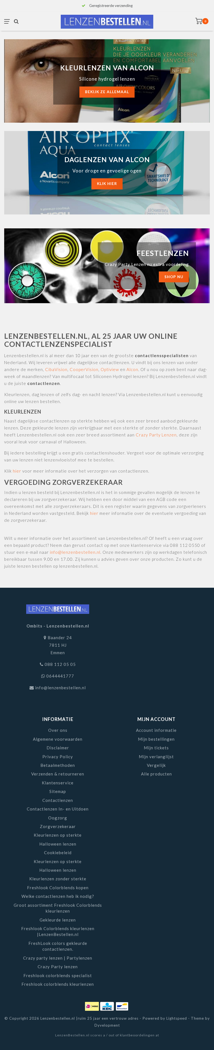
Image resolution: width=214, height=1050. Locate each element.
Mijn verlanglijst (156, 756)
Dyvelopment (107, 1025)
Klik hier (107, 183)
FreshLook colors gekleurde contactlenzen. (57, 946)
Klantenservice (58, 782)
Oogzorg (57, 817)
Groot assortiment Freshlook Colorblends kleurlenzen (58, 908)
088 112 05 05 (60, 664)
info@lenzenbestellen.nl (75, 552)
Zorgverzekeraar (58, 826)
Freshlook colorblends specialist (57, 975)
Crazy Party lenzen (58, 966)
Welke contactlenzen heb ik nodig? (57, 896)
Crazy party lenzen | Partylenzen (57, 957)
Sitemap (57, 791)
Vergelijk (156, 765)
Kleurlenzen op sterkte (58, 834)
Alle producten (156, 773)
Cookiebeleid (58, 852)
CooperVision (84, 369)
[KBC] (107, 1005)
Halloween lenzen (57, 843)
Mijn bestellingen (156, 739)
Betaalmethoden (57, 765)
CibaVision (56, 369)
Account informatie (156, 730)
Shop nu (173, 277)
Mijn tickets (156, 747)
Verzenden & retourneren (57, 773)
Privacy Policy (57, 756)
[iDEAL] (92, 1005)
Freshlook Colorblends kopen (58, 887)
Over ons (57, 730)
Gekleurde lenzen (58, 919)
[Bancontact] (122, 1005)
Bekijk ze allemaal (107, 92)
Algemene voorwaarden (57, 739)
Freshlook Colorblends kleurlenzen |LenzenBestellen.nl (57, 931)
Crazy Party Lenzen (156, 434)
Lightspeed (176, 1018)
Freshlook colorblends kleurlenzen (57, 984)
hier (17, 470)
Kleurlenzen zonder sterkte (57, 878)
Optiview (110, 369)
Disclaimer (58, 747)
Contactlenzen (57, 800)
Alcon (132, 369)
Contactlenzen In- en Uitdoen (58, 808)
